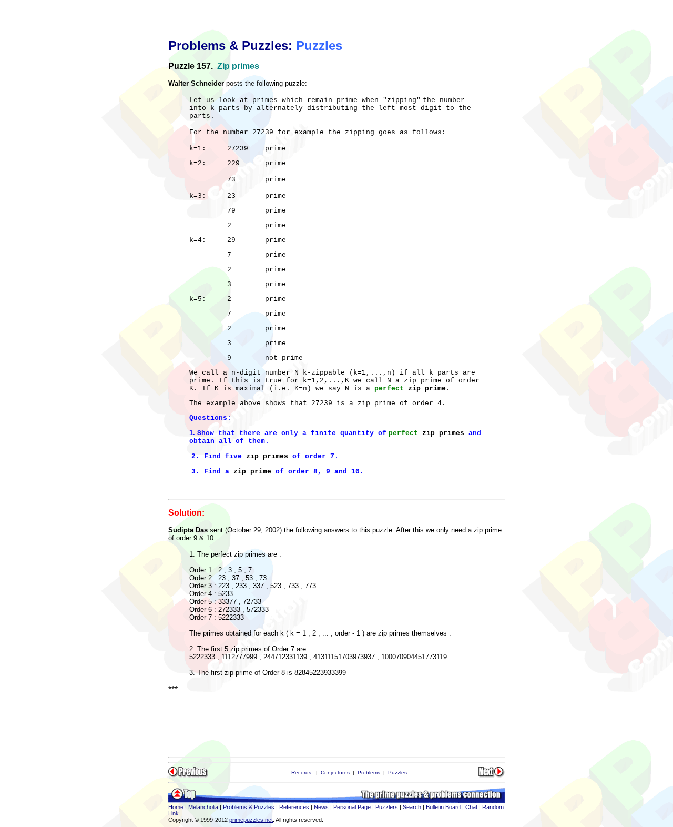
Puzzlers (386, 807)
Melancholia (203, 807)
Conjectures (335, 772)
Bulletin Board (443, 807)
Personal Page (352, 807)
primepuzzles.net (251, 819)
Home (175, 807)
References (294, 807)
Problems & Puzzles (248, 807)
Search (412, 807)
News (321, 807)
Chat (471, 807)
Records (301, 772)
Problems (369, 772)
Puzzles (397, 772)
